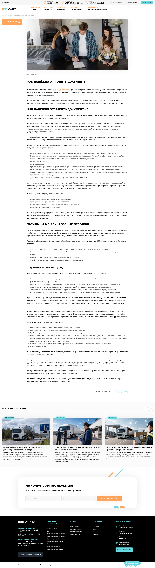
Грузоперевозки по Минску (55, 549)
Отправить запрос (109, 498)
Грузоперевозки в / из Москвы (56, 536)
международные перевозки (60, 90)
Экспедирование (75, 526)
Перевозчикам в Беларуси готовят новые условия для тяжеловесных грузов (22, 449)
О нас (94, 529)
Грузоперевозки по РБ (53, 546)
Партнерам (96, 532)
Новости (10, 15)
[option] (26, 440)
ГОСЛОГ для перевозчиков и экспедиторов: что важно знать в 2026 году (77, 449)
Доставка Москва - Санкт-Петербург (55, 543)
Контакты (96, 526)
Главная (4, 15)
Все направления (75, 534)
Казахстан (61, 9)
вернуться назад (12, 22)
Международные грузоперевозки (52, 530)
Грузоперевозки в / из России (56, 533)
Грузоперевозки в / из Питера (56, 539)
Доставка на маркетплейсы (97, 9)
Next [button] (151, 409)
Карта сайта (66, 565)
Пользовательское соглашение (28, 565)
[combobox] (7, 3)
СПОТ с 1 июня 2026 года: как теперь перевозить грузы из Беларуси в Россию (129, 449)
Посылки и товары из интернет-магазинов (76, 530)
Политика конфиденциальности (50, 565)
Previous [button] (146, 409)
